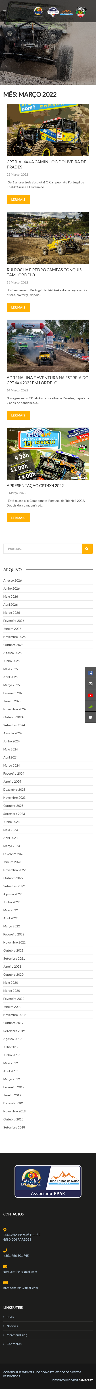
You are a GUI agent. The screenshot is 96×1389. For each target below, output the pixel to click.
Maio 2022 (10, 910)
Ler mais (18, 199)
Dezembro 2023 (14, 789)
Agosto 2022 (12, 894)
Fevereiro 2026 (13, 620)
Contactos (14, 1344)
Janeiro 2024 (12, 781)
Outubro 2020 (13, 974)
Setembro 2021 (14, 958)
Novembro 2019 (14, 1015)
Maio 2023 (10, 830)
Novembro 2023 (14, 797)
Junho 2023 (11, 822)
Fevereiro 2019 (13, 1087)
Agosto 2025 (12, 653)
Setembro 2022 (14, 886)
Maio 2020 (10, 982)
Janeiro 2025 (12, 701)
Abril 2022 (10, 918)
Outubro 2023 (13, 805)
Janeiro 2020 (12, 1007)
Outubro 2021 (13, 950)
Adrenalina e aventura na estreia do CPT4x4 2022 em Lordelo (47, 380)
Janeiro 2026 (12, 628)
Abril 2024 (10, 757)
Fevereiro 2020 (13, 998)
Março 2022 (11, 926)
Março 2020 (11, 990)
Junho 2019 (11, 1055)
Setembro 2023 (14, 813)
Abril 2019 (10, 1071)
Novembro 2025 (14, 637)
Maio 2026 (10, 596)
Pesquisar (87, 549)
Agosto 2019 (12, 1039)
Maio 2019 (10, 1063)
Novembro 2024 (14, 709)
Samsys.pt (86, 1380)
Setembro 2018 (14, 1127)
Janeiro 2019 (12, 1095)
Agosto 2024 (12, 733)
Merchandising (17, 1335)
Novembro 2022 (14, 870)
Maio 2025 (10, 669)
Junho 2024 (11, 741)
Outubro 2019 (13, 1023)
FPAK (11, 1317)
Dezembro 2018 (14, 1103)
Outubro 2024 (13, 717)
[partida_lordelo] (48, 346)
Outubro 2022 (13, 878)
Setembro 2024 (14, 725)
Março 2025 (11, 685)
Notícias (12, 1326)
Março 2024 (11, 765)
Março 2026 (11, 612)
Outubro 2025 (13, 645)
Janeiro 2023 (12, 862)
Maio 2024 (10, 749)
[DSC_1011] (48, 238)
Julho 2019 (11, 1047)
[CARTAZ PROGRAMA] (48, 454)
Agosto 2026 (12, 580)
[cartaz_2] (48, 130)
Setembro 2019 (14, 1031)
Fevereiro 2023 (13, 854)
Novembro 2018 (14, 1111)
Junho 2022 (11, 902)
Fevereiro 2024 (13, 773)
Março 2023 (11, 846)
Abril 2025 (10, 677)
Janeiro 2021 (12, 966)
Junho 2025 (11, 661)
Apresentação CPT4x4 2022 (35, 485)
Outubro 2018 (13, 1119)
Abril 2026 (10, 604)
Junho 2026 (11, 588)
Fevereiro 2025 (13, 693)
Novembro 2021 (14, 942)
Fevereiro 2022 (13, 934)
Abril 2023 (10, 838)
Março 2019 (11, 1079)
